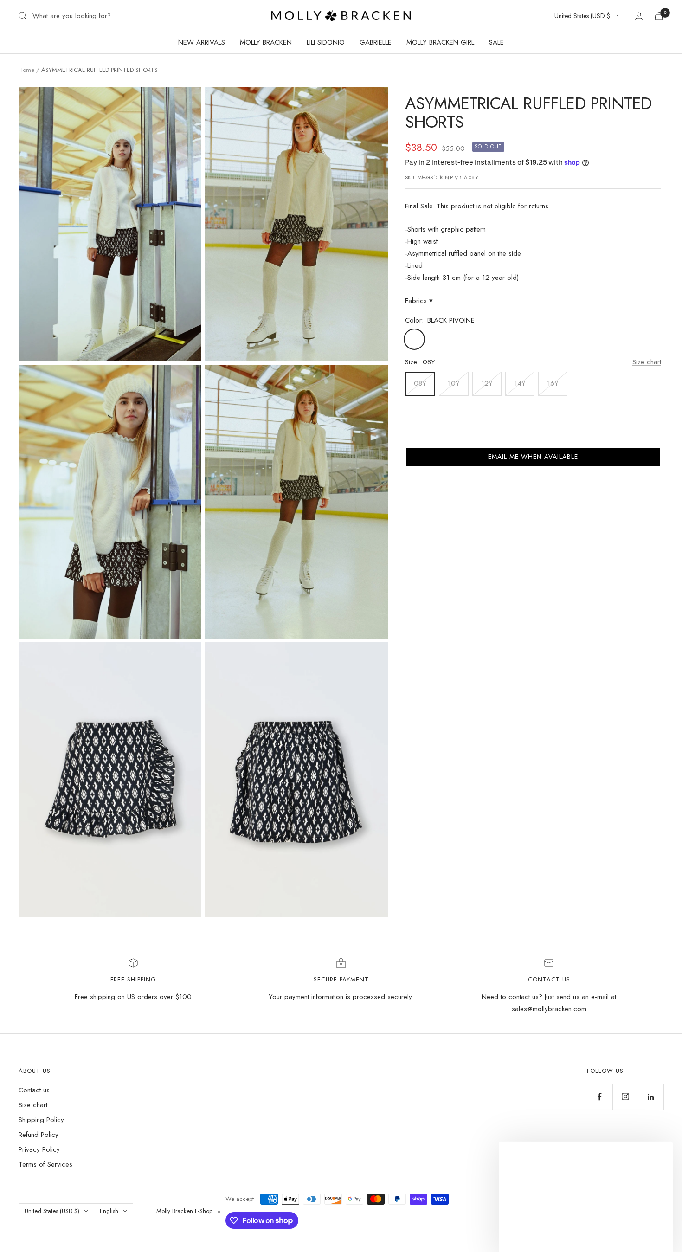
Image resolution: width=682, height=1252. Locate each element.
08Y (420, 383)
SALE (496, 42)
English (109, 1211)
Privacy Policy (39, 1149)
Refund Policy (38, 1134)
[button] (533, 457)
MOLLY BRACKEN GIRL (440, 42)
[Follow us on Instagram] (625, 1097)
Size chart (646, 362)
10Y (454, 383)
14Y (520, 383)
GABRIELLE (376, 42)
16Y (553, 383)
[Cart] (658, 16)
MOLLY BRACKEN (266, 42)
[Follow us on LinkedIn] (650, 1097)
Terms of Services (45, 1164)
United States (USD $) (583, 15)
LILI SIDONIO (326, 42)
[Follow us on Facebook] (599, 1097)
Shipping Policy (41, 1120)
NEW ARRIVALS (201, 42)
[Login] (639, 16)
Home (26, 69)
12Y (487, 383)
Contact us (34, 1090)
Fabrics (419, 301)
